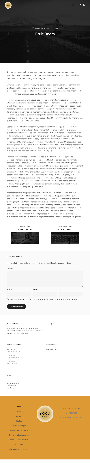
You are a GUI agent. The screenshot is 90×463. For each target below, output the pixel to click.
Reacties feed (11, 385)
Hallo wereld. (11, 355)
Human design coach (19, 430)
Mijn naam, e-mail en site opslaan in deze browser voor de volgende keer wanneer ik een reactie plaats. (44, 299)
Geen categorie (51, 349)
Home (19, 411)
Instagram (76, 408)
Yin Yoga (19, 416)
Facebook (66, 408)
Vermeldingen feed (13, 383)
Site (60, 289)
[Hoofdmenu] (73, 5)
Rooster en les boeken (19, 440)
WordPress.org (11, 388)
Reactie (10, 268)
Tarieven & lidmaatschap (19, 435)
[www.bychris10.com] (8, 5)
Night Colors (11, 361)
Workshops (19, 444)
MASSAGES (11, 349)
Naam (9, 289)
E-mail (35, 289)
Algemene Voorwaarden (19, 449)
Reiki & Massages (19, 426)
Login (9, 381)
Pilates (19, 421)
